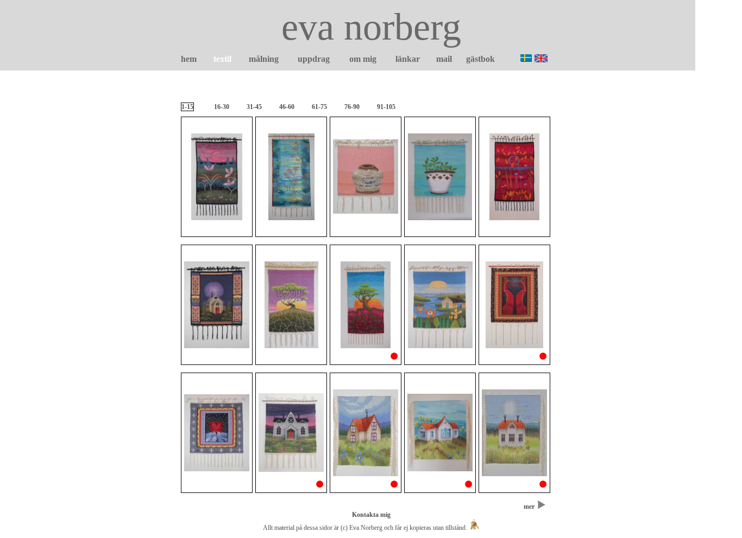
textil (222, 58)
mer (529, 506)
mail (444, 58)
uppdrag (314, 58)
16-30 (221, 107)
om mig (362, 58)
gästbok (480, 58)
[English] (541, 58)
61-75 (319, 107)
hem (189, 58)
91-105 (386, 107)
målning (264, 58)
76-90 (352, 107)
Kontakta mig (371, 514)
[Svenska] (526, 58)
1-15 (187, 107)
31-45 (254, 107)
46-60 (286, 107)
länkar (407, 58)
